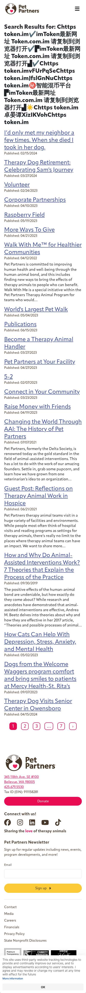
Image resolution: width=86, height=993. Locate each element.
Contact (10, 907)
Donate (43, 801)
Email (8, 865)
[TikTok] (58, 822)
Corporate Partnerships (35, 200)
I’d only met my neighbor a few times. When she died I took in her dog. (39, 140)
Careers (10, 920)
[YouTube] (45, 822)
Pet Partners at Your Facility (39, 362)
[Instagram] (20, 822)
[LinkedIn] (32, 822)
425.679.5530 (14, 787)
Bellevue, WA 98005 (19, 782)
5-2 (8, 377)
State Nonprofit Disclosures (25, 940)
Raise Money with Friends (37, 407)
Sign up (41, 888)
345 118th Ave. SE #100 (21, 777)
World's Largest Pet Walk (36, 310)
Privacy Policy (14, 934)
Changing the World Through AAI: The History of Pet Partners (43, 429)
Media (9, 914)
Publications (20, 325)
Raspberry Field (24, 215)
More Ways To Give (29, 230)
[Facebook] (7, 822)
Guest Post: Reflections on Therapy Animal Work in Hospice (38, 496)
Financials (11, 927)
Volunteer (17, 185)
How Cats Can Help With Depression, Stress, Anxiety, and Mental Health (40, 642)
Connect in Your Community (42, 392)
